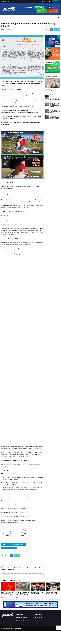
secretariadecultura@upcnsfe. (8, 254)
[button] (58, 17)
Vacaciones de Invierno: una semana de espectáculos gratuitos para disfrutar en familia (7, 594)
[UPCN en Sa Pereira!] (52, 83)
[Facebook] (42, 2)
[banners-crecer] (52, 47)
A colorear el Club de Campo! (35, 568)
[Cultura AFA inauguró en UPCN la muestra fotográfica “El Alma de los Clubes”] (23, 586)
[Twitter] (47, 2)
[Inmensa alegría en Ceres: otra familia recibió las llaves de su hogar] (47, 104)
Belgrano (52, 115)
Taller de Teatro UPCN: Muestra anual (37, 593)
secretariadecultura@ (6, 522)
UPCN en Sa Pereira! (50, 91)
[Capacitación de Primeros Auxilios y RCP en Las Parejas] (47, 117)
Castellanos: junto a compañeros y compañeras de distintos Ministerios (55, 98)
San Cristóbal (52, 101)
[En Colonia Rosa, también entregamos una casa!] (47, 111)
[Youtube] (49, 2)
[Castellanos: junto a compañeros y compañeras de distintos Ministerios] (47, 97)
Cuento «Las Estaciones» (9, 548)
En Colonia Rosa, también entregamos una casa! (55, 111)
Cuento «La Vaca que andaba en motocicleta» (14, 544)
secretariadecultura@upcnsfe (11, 112)
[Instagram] (45, 2)
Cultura (2, 20)
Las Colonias (47, 89)
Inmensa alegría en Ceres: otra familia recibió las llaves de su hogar (54, 105)
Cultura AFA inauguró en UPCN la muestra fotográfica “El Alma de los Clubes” (22, 594)
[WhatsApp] (58, 29)
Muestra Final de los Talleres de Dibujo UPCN (52, 593)
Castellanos (52, 94)
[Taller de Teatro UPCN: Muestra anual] (38, 586)
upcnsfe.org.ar (14, 522)
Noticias (7, 20)
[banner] (52, 72)
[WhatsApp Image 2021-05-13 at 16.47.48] (52, 60)
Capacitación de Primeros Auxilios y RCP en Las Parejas (54, 117)
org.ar (16, 254)
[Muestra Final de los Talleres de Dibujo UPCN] (53, 586)
